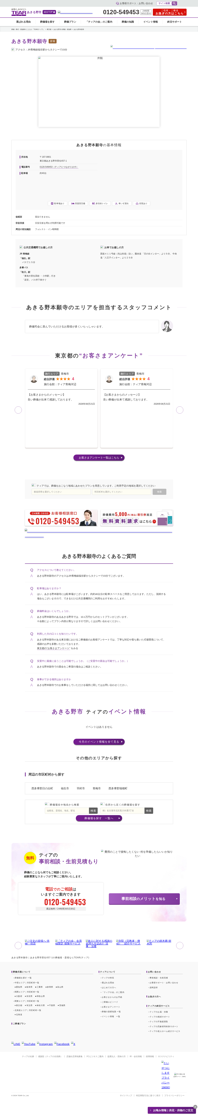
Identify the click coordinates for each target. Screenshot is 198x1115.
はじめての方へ (109, 987)
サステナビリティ (166, 1056)
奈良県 (29, 996)
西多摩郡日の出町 (42, 788)
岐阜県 (29, 987)
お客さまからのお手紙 (112, 997)
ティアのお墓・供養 (159, 1012)
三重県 (40, 987)
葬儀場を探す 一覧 (23, 978)
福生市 (65, 788)
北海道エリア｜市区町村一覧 (28, 1010)
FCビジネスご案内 (95, 1056)
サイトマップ (126, 1095)
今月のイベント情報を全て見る (99, 741)
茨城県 (62, 1005)
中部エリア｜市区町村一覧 (27, 983)
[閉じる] (195, 1107)
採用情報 (150, 1056)
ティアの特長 (108, 978)
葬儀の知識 (128, 21)
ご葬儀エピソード (110, 1002)
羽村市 (81, 788)
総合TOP (48, 12)
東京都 (19, 1005)
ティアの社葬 (28, 1056)
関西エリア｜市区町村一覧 (27, 992)
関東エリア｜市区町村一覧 (27, 1001)
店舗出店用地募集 (74, 1056)
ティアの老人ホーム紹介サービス (165, 1031)
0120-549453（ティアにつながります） (59, 167)
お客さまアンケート (99, 457)
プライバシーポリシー (174, 1095)
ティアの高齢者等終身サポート (164, 1026)
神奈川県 (41, 1005)
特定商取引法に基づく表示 (148, 1095)
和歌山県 (41, 996)
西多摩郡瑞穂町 (118, 788)
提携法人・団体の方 (116, 1056)
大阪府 (19, 996)
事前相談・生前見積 (159, 978)
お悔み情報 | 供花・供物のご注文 (173, 1110)
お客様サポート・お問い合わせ (164, 983)
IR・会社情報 (136, 1056)
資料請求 (154, 987)
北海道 (19, 1014)
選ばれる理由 (23, 21)
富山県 (60, 987)
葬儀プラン (70, 21)
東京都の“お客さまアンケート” (53, 648)
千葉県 (52, 1005)
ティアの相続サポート (160, 1017)
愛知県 (19, 987)
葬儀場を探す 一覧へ (98, 818)
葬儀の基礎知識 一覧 (111, 1011)
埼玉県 (29, 1005)
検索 (93, 810)
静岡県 (50, 987)
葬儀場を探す (47, 21)
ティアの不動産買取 (159, 1021)
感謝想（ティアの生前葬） (50, 1056)
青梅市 (97, 788)
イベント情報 (150, 21)
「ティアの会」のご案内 (99, 21)
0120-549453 (121, 12)
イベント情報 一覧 (111, 1016)
